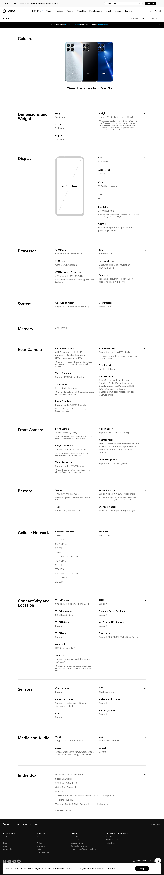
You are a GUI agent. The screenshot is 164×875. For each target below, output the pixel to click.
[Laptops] (64, 11)
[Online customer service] (158, 861)
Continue (150, 3)
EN (156, 11)
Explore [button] (128, 11)
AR (160, 11)
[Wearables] (87, 11)
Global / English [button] (112, 3)
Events (5, 840)
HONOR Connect (112, 840)
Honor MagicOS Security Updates (83, 849)
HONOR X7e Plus (72, 25)
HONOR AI (36, 11)
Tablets (70, 11)
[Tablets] (74, 11)
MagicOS (109, 11)
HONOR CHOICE (43, 852)
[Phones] (53, 11)
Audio (39, 849)
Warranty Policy (77, 840)
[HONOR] (9, 824)
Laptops (59, 11)
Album (5, 846)
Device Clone (110, 843)
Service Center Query (79, 846)
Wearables (81, 11)
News (5, 843)
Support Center (76, 837)
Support (118, 11)
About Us (6, 837)
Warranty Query (77, 843)
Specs (144, 19)
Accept (142, 869)
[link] (4, 861)
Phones (49, 11)
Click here (111, 868)
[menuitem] (144, 113)
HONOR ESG (7, 849)
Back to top (155, 824)
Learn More (103, 25)
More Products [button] (95, 11)
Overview (134, 19)
